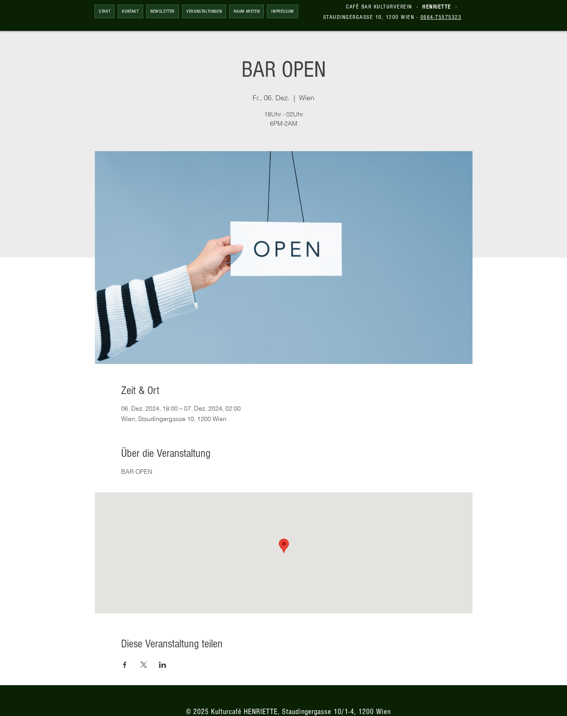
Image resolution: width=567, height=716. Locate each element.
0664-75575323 (441, 17)
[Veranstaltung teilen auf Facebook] (124, 665)
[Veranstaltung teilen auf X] (143, 665)
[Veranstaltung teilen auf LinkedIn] (162, 665)
